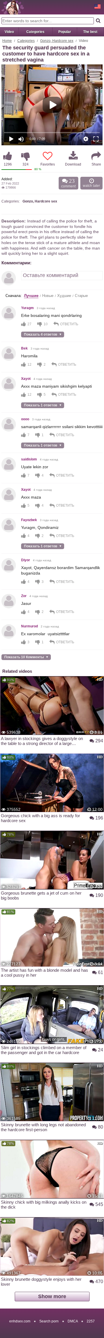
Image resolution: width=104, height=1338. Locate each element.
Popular (64, 32)
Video (9, 32)
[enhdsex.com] (12, 7)
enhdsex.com (19, 1321)
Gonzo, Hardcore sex (56, 41)
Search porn (49, 1321)
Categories (35, 32)
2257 (91, 1321)
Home (7, 41)
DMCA (73, 1321)
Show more (52, 1296)
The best (90, 32)
